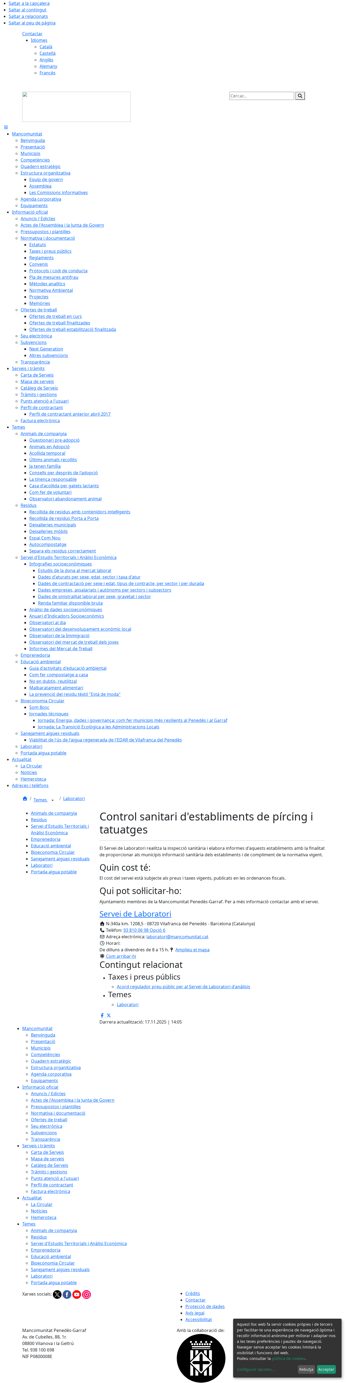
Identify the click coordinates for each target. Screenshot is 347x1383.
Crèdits (192, 1293)
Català (46, 47)
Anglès (46, 60)
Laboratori (74, 798)
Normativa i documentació (58, 1113)
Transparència (45, 1139)
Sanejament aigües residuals (60, 859)
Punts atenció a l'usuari (55, 1178)
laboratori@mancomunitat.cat (177, 937)
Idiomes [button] (39, 40)
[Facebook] (67, 1294)
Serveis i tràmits (38, 1146)
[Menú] (6, 127)
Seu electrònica (46, 1126)
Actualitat (32, 1198)
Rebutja (306, 1369)
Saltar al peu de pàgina (32, 23)
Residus (39, 820)
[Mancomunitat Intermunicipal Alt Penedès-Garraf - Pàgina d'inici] (76, 106)
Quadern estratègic (51, 1061)
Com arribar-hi (121, 956)
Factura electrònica (50, 1191)
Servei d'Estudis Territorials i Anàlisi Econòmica (79, 1243)
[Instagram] (86, 1294)
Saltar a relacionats (28, 16)
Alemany (48, 66)
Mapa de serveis (47, 1159)
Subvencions (44, 1133)
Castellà (48, 53)
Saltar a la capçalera (29, 3)
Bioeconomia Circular (53, 852)
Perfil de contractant (52, 1185)
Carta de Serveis (47, 1152)
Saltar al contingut (27, 10)
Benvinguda (43, 1035)
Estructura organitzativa (56, 1068)
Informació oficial (40, 1087)
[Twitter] (58, 1294)
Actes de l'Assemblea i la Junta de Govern (72, 1100)
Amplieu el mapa (192, 950)
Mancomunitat (37, 1028)
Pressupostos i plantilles (56, 1107)
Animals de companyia (54, 813)
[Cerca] (300, 96)
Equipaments (44, 1081)
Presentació (43, 1041)
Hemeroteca (43, 1217)
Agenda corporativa (51, 1074)
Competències (45, 1054)
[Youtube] (77, 1294)
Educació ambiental (51, 846)
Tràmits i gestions (49, 1172)
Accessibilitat (198, 1319)
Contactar (32, 34)
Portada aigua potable (54, 872)
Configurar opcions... (256, 1369)
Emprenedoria (45, 839)
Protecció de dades (205, 1306)
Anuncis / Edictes (48, 1094)
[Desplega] (52, 800)
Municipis (41, 1048)
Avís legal (194, 1313)
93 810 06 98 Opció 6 (144, 930)
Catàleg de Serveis (49, 1165)
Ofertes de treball (49, 1120)
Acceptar (326, 1369)
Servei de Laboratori (135, 913)
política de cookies (288, 1358)
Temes (41, 800)
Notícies (39, 1211)
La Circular (42, 1204)
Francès (48, 73)
